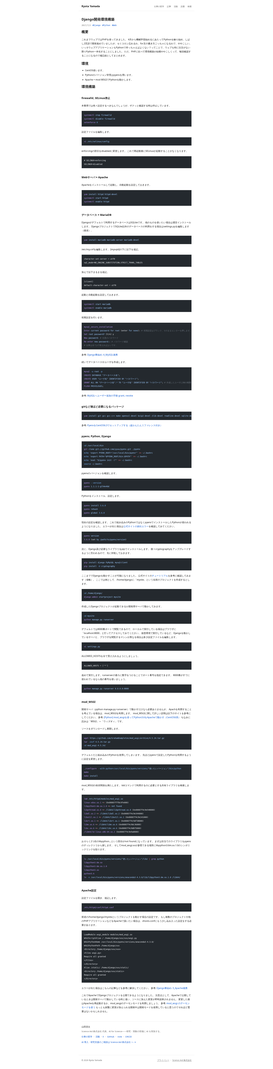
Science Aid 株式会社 (182, 1060)
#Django (96, 25)
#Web (114, 25)
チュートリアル (160, 575)
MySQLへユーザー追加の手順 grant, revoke (110, 395)
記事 (169, 6)
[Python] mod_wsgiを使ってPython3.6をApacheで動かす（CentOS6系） (142, 717)
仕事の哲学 (159, 6)
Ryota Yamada (91, 6)
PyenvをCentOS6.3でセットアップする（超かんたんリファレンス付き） (124, 425)
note (120, 1036)
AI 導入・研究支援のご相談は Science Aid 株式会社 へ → (109, 1042)
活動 (176, 6)
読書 (183, 6)
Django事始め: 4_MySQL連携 (102, 354)
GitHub (110, 1036)
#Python (106, 25)
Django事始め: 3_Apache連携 (172, 988)
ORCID (128, 1036)
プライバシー (163, 1060)
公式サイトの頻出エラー (136, 526)
